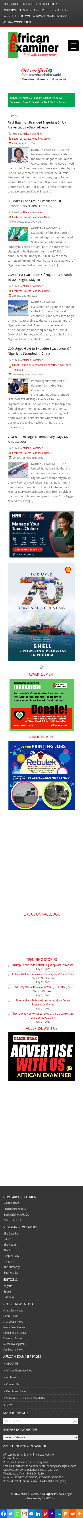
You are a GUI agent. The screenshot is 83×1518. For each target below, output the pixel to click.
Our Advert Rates (17, 10)
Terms (25, 16)
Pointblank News (13, 1310)
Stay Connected (19, 22)
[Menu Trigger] (73, 45)
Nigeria (8, 1286)
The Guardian (11, 1233)
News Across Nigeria (44, 364)
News (47, 138)
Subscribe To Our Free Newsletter (30, 4)
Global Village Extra (14, 1332)
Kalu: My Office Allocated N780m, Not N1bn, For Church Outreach (43, 989)
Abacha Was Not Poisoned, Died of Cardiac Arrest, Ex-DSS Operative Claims (43, 1015)
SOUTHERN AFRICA (15, 1209)
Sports (7, 1291)
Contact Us (59, 10)
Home (12, 116)
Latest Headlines (33, 138)
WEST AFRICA (11, 1203)
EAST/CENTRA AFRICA (16, 1214)
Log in (68, 1494)
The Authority (12, 1267)
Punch (7, 1239)
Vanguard (9, 1261)
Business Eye (11, 1272)
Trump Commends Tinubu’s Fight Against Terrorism (43, 965)
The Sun (8, 1250)
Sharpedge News (13, 1321)
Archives (40, 10)
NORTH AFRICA (12, 1220)
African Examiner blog (50, 16)
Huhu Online (10, 1316)
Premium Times (12, 1338)
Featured (17, 138)
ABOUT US (10, 16)
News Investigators (14, 1344)
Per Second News (13, 1349)
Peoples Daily (11, 1255)
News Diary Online (14, 1327)
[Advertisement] (41, 863)
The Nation (10, 1244)
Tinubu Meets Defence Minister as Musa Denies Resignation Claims (43, 1002)
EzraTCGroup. (50, 1498)
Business (9, 1297)
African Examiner (33, 133)
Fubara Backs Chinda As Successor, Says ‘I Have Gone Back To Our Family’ (43, 976)
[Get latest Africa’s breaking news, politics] (28, 44)
